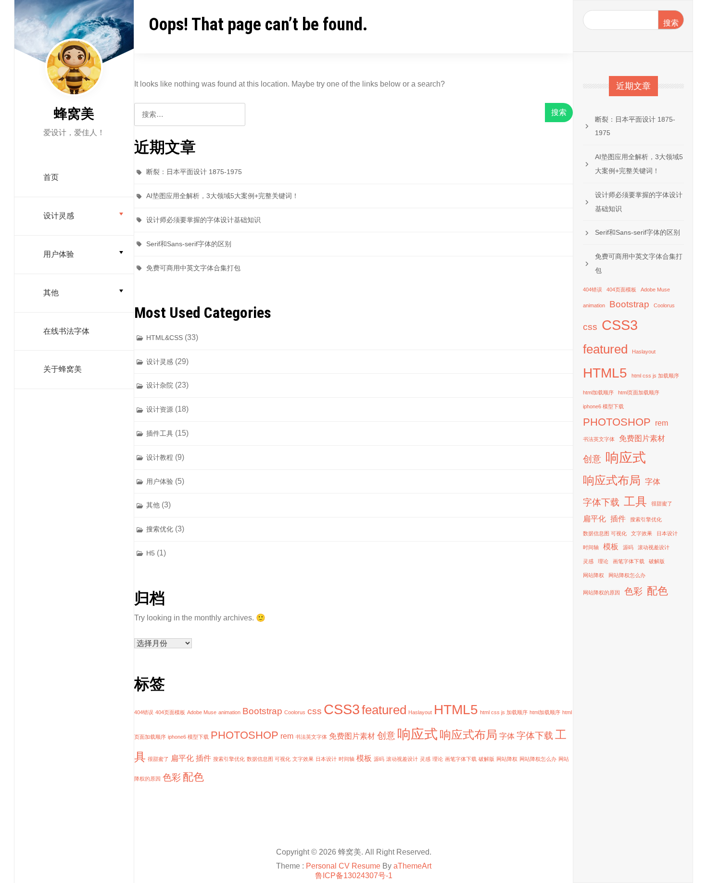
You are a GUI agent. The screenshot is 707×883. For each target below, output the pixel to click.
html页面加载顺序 (638, 392)
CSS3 (342, 709)
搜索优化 (159, 529)
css (314, 711)
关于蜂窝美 (62, 369)
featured (384, 710)
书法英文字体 (311, 737)
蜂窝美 (74, 114)
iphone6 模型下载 (188, 737)
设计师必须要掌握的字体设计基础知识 (203, 220)
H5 (150, 553)
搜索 (671, 23)
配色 (193, 777)
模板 (364, 758)
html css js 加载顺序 (504, 712)
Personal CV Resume (343, 866)
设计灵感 (58, 215)
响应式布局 (468, 734)
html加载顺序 (545, 712)
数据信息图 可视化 (268, 759)
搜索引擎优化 (229, 759)
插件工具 (159, 433)
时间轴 (346, 759)
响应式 (417, 734)
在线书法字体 (66, 331)
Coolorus (294, 712)
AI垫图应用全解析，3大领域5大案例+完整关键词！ (222, 196)
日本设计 (326, 759)
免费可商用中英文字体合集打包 (193, 268)
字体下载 (535, 736)
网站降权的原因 (601, 592)
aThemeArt (412, 866)
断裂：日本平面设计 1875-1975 (194, 172)
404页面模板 (170, 712)
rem (286, 736)
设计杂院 (159, 385)
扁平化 (182, 758)
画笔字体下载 (461, 759)
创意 (386, 736)
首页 (51, 177)
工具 (635, 501)
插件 (203, 758)
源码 (379, 759)
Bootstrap (262, 711)
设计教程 (159, 457)
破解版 (486, 759)
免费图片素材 (352, 736)
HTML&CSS (164, 337)
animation (229, 712)
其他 (51, 292)
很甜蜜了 (158, 759)
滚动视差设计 (402, 759)
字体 (507, 736)
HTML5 (456, 709)
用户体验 (58, 254)
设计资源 (159, 409)
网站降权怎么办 (537, 759)
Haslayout (420, 712)
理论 (437, 759)
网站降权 (507, 759)
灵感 (425, 759)
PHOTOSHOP (244, 735)
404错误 (143, 712)
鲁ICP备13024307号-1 (353, 875)
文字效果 (303, 759)
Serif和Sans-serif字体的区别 (188, 244)
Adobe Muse (201, 712)
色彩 (172, 777)
